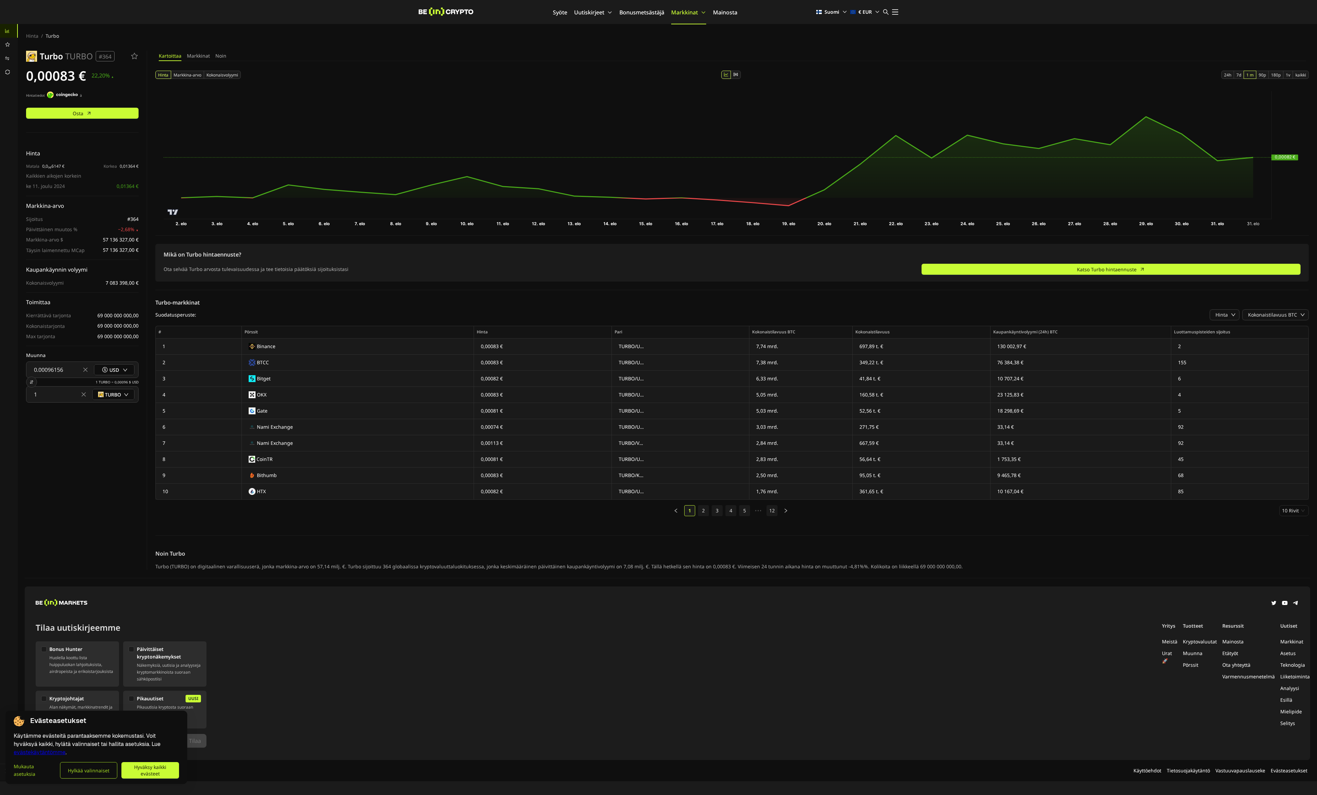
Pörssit (1190, 665)
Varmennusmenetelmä (1248, 676)
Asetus (1288, 653)
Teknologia (1292, 665)
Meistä (1169, 641)
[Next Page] (785, 510)
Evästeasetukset (1289, 770)
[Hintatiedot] (62, 95)
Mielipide (1291, 711)
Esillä (1286, 700)
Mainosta (725, 12)
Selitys (1287, 723)
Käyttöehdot (1147, 770)
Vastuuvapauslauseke (1240, 770)
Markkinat (684, 12)
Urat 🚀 (1167, 657)
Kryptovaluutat (1200, 641)
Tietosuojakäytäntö (1188, 770)
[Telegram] (1295, 604)
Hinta (32, 36)
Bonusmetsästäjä (641, 12)
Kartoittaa (170, 55)
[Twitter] (1273, 604)
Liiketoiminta (1295, 676)
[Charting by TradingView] (173, 212)
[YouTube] (1284, 604)
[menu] (9, 51)
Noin (220, 55)
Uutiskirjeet (589, 12)
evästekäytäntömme (40, 752)
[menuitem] (9, 31)
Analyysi (1289, 688)
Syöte (560, 12)
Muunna (1192, 653)
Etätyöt (1230, 653)
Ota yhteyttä (1236, 665)
